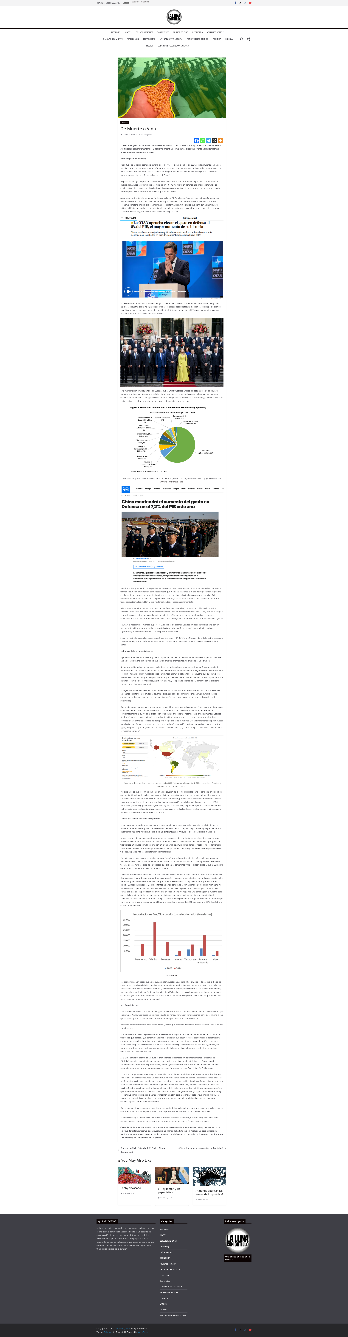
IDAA (175, 975)
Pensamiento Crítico (197, 39)
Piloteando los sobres (139, 3)
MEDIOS (149, 45)
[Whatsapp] (202, 140)
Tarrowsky (163, 32)
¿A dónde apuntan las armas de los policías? (209, 1192)
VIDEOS (128, 32)
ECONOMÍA (197, 32)
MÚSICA (229, 39)
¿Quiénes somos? (215, 32)
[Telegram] (208, 140)
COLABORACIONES (144, 32)
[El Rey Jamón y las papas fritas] (172, 1168)
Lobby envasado (130, 1188)
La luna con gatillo (145, 134)
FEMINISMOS (133, 39)
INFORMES (115, 32)
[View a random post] (248, 39)
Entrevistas (149, 39)
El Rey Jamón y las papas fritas (169, 1190)
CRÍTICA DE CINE (180, 32)
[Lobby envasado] (134, 1168)
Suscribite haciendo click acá (173, 45)
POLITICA (217, 39)
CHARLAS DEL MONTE (112, 39)
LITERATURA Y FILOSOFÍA (171, 39)
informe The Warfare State (171, 481)
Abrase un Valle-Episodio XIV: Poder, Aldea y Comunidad (144, 1150)
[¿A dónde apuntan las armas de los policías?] (209, 1168)
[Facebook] (196, 140)
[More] (220, 140)
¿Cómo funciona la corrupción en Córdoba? (200, 1148)
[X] (214, 140)
